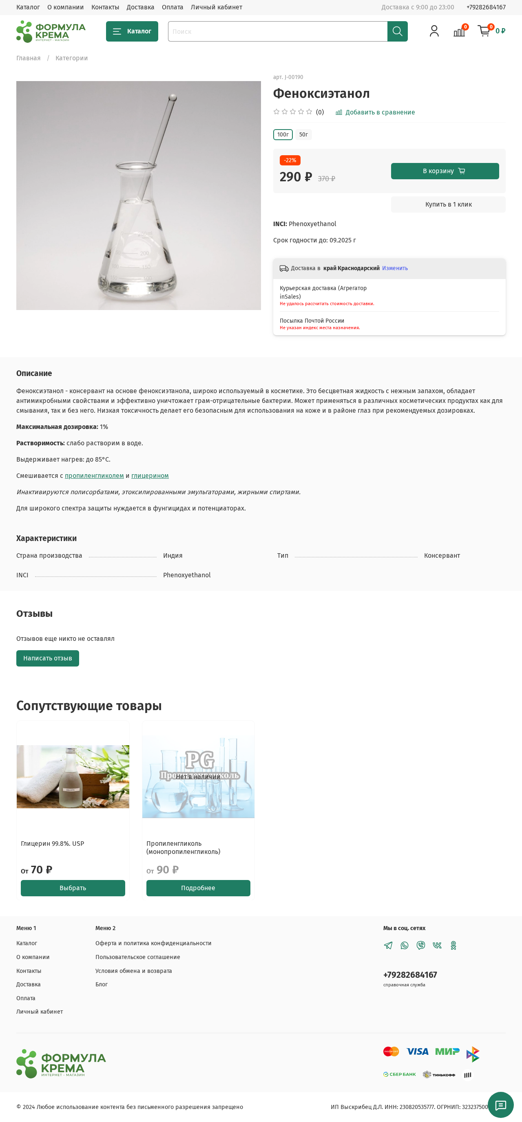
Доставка (141, 7)
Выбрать (73, 887)
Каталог (28, 7)
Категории (71, 58)
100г (283, 134)
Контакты (105, 7)
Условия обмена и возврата (133, 971)
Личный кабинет (216, 7)
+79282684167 (486, 7)
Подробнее (198, 887)
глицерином (150, 476)
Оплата (173, 7)
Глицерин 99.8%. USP (52, 843)
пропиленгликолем (94, 476)
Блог (101, 984)
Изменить (395, 268)
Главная (28, 58)
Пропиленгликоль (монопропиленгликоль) (183, 847)
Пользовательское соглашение (137, 957)
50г (303, 134)
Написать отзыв (47, 658)
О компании (65, 7)
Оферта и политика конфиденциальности (153, 943)
